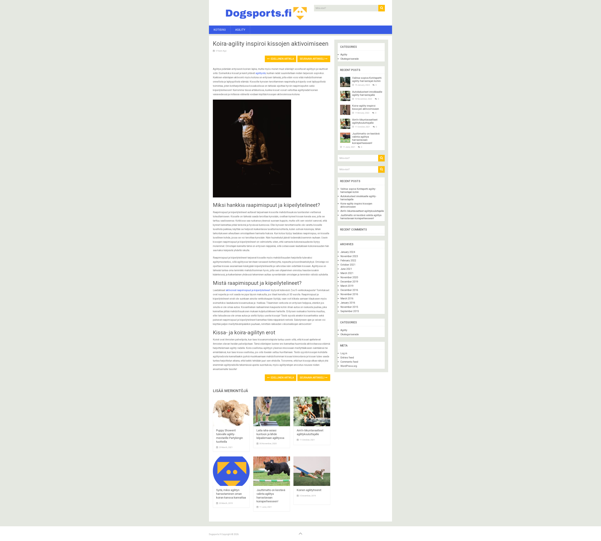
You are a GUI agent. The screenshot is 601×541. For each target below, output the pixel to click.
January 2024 (347, 252)
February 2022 (348, 260)
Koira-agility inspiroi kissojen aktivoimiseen (365, 107)
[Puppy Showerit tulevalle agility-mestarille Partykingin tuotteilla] (231, 411)
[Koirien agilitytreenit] (311, 471)
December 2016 (349, 290)
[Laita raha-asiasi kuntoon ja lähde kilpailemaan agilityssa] (271, 411)
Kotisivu (220, 29)
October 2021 (347, 264)
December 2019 (349, 281)
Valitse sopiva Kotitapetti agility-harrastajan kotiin (367, 79)
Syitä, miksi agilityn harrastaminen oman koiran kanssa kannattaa (231, 493)
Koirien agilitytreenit (309, 490)
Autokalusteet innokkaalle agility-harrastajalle (367, 93)
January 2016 (347, 302)
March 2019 (346, 285)
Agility (240, 29)
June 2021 (346, 268)
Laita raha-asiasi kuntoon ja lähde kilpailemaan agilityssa (270, 434)
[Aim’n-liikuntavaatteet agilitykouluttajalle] (311, 411)
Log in (343, 353)
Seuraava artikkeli (312, 58)
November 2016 (349, 294)
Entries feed (347, 357)
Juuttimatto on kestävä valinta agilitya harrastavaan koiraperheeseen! (366, 138)
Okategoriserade (349, 58)
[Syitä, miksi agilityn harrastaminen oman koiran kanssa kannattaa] (231, 471)
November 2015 (349, 306)
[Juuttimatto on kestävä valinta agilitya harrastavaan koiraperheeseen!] (271, 471)
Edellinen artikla (282, 58)
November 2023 (349, 256)
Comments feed (349, 361)
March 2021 (346, 273)
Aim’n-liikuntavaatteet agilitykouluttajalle (365, 121)
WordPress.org (348, 366)
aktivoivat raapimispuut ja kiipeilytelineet (248, 290)
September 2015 (349, 311)
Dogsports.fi (215, 534)
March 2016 (346, 298)
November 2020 (349, 277)
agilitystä (261, 73)
